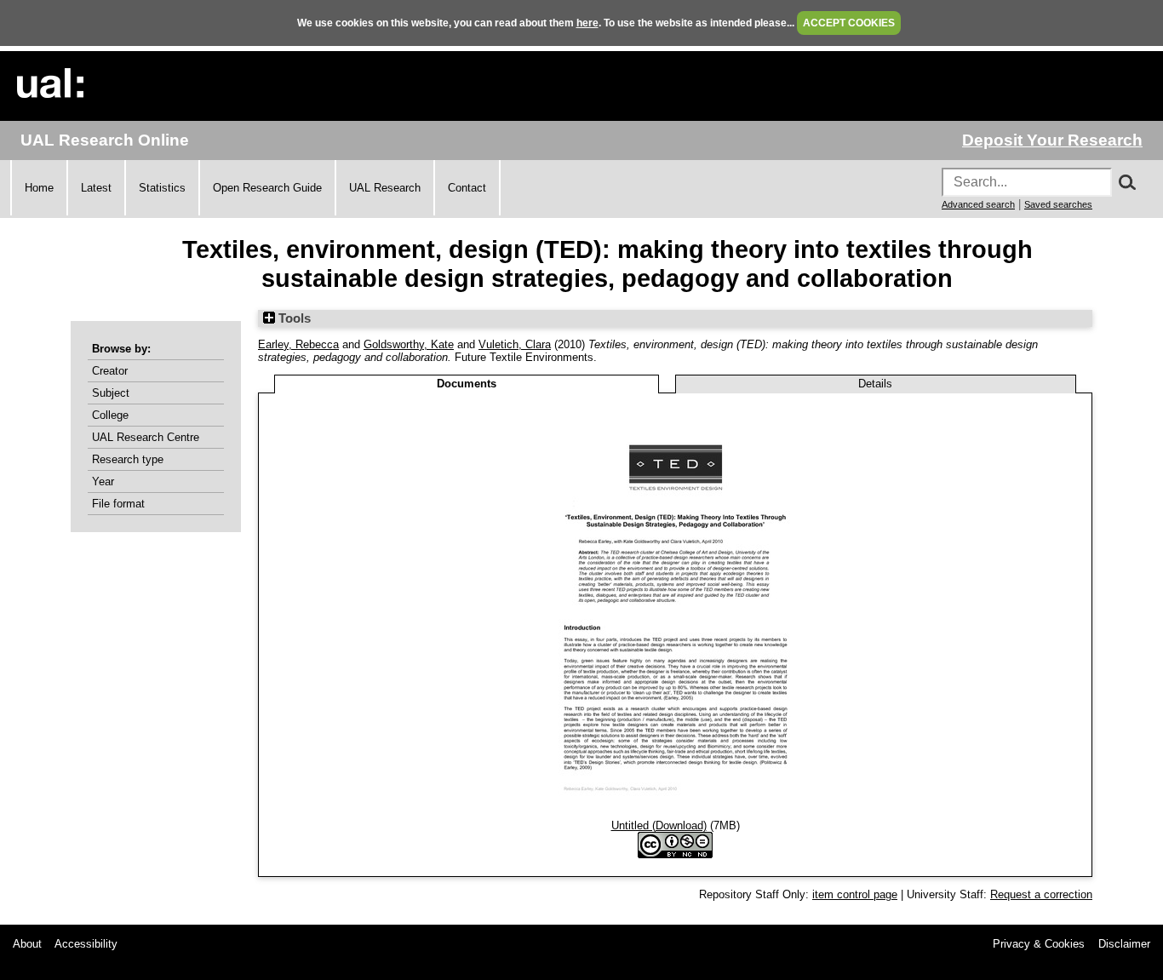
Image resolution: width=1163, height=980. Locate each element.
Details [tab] (875, 383)
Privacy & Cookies (1039, 943)
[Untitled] (676, 812)
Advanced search (978, 204)
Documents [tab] (466, 383)
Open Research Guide (267, 187)
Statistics (162, 187)
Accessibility (85, 943)
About (27, 943)
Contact (467, 187)
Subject (110, 393)
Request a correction (1041, 894)
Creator (110, 370)
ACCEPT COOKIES (849, 23)
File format (118, 503)
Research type (127, 459)
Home (39, 187)
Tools (293, 318)
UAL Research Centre (145, 437)
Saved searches (1058, 204)
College (110, 415)
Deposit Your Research (1052, 140)
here (587, 23)
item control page (854, 894)
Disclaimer (1124, 943)
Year (103, 481)
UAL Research (385, 187)
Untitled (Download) (659, 825)
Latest (96, 187)
